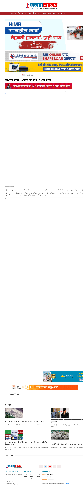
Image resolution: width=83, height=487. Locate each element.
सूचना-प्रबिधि (51, 13)
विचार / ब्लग (36, 13)
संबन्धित (8, 405)
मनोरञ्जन (38, 481)
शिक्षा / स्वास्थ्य (22, 13)
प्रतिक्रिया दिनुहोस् (13, 394)
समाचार (29, 13)
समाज (25, 481)
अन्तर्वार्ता (44, 13)
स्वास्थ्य (25, 479)
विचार (31, 475)
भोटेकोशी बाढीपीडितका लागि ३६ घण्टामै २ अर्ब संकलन (66, 444)
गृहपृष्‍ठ (25, 475)
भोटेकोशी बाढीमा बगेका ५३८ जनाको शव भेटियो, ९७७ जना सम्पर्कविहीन (25, 422)
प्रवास (38, 479)
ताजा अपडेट (9, 455)
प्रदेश (58, 13)
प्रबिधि (31, 477)
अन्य (62, 13)
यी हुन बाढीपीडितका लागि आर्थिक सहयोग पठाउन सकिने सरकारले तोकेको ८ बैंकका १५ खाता (26, 443)
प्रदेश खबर (38, 477)
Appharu (67, 483)
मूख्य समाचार (13, 13)
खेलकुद (31, 481)
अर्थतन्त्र (31, 479)
